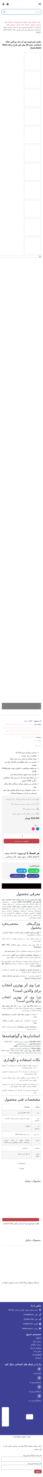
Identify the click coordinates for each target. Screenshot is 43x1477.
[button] (40, 4)
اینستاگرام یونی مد (35, 1400)
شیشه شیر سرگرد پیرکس (32, 731)
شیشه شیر (32, 22)
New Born (29, 737)
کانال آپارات (37, 1373)
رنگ (36, 825)
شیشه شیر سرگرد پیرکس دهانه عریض (17, 734)
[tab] (21, 886)
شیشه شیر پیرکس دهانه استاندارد (21, 724)
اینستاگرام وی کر (35, 1382)
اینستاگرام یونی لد (35, 1391)
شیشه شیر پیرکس (31, 727)
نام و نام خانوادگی (32, 1455)
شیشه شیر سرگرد (20, 22)
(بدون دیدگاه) (38, 745)
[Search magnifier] (4, 11)
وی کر (35, 740)
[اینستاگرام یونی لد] (39, 1387)
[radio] (37, 829)
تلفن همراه (35, 1463)
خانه (39, 22)
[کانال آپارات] (39, 1369)
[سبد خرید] (8, 4)
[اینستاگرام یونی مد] (39, 1396)
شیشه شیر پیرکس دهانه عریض (13, 727)
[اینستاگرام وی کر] (39, 1378)
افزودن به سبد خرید (21, 841)
